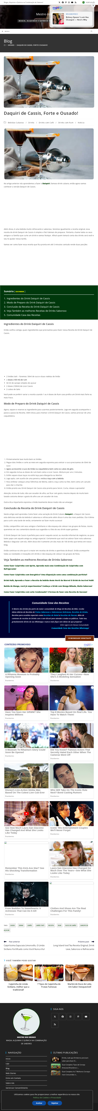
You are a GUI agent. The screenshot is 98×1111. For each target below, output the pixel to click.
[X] (54, 1016)
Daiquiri (46, 183)
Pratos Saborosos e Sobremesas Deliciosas (53, 612)
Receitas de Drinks (80, 612)
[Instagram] (70, 1016)
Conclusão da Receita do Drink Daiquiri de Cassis (31, 306)
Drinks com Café (46, 122)
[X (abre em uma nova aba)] (59, 2)
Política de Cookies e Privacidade (47, 1097)
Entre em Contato (13, 1078)
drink (21, 925)
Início (8, 1059)
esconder (20, 292)
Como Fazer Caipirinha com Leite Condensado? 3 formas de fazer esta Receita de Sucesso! (45, 592)
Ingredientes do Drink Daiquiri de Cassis (27, 298)
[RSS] (54, 1024)
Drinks (31, 122)
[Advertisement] (49, 208)
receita (51, 925)
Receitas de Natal (51, 615)
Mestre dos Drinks (49, 14)
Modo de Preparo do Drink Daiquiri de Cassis (29, 302)
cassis (12, 925)
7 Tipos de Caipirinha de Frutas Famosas (48, 985)
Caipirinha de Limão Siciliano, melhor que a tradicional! (18, 987)
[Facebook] (62, 1016)
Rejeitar (54, 1103)
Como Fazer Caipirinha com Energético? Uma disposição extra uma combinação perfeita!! (45, 574)
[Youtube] (85, 1016)
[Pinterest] (78, 1016)
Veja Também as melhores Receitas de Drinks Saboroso (35, 310)
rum (59, 925)
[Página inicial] (4, 45)
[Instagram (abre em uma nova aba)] (68, 2)
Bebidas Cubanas (16, 122)
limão (29, 925)
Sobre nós (10, 1083)
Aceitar (39, 1103)
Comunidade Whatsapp (79, 638)
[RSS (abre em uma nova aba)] (75, 2)
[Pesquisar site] (91, 31)
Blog (7, 1068)
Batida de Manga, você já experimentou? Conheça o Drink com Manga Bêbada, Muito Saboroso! (48, 586)
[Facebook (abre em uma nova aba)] (62, 2)
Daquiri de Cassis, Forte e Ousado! (32, 45)
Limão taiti (40, 925)
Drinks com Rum (65, 122)
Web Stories (11, 1073)
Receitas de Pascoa (68, 615)
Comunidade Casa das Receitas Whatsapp (70, 628)
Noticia (81, 122)
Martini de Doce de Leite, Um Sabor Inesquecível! (80, 985)
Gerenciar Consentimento (17, 1088)
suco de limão (70, 925)
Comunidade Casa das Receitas (22, 315)
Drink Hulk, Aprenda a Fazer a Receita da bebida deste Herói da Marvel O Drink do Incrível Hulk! (49, 580)
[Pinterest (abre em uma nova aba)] (65, 2)
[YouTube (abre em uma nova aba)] (72, 2)
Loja (7, 1063)
